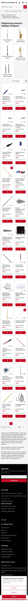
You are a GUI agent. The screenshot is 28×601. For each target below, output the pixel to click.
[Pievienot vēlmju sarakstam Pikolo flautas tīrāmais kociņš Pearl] (9, 262)
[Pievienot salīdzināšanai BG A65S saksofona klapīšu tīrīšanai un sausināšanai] (24, 205)
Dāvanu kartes (5, 538)
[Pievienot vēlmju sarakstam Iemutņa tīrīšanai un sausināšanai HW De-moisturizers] (22, 176)
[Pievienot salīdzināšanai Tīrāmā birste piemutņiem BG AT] (24, 346)
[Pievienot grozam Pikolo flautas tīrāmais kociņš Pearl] (7, 276)
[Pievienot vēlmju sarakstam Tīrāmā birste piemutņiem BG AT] (22, 346)
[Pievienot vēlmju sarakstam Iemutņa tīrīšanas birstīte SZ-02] (9, 150)
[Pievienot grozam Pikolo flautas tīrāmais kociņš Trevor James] (7, 332)
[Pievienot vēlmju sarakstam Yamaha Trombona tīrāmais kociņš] (22, 318)
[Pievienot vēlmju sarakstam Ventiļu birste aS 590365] (22, 150)
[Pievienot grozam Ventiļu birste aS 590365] (20, 162)
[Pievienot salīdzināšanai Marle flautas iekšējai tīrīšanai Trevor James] (11, 290)
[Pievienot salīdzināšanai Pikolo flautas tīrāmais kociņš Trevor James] (11, 318)
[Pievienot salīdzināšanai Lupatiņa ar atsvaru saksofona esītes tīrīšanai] (11, 374)
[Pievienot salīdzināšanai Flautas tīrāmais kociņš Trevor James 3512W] (11, 176)
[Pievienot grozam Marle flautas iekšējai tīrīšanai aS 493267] (20, 304)
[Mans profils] (19, 2)
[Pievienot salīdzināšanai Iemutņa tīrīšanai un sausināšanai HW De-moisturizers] (24, 176)
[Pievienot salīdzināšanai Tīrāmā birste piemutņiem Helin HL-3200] (24, 122)
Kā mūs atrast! (5, 527)
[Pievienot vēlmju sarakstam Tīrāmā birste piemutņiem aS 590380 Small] (9, 94)
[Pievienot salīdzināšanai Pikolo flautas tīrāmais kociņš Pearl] (11, 262)
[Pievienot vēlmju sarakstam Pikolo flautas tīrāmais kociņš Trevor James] (9, 318)
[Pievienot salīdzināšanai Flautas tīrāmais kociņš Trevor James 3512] (11, 205)
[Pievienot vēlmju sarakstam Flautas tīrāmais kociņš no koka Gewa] (9, 402)
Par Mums (4, 533)
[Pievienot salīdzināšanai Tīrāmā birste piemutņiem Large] (24, 94)
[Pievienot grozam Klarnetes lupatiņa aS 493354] (20, 416)
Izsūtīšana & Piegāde (6, 551)
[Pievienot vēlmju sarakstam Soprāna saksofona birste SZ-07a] (9, 346)
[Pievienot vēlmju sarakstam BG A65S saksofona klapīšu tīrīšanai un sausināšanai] (22, 205)
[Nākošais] (20, 423)
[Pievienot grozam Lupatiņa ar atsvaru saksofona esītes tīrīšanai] (7, 388)
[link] (8, 423)
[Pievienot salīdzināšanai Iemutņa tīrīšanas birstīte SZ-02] (11, 150)
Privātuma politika (6, 557)
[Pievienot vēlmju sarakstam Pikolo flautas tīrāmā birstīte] (22, 262)
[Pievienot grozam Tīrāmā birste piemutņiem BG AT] (20, 360)
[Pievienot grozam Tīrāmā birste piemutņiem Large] (20, 108)
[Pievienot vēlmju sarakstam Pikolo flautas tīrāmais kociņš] (22, 374)
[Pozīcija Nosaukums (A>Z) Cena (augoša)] (17, 81)
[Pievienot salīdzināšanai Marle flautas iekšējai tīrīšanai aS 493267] (24, 290)
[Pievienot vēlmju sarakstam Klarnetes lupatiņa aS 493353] (22, 234)
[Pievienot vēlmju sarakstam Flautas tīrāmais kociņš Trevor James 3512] (9, 205)
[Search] (25, 7)
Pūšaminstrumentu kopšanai (10, 16)
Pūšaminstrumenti (10, 15)
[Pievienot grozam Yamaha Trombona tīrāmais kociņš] (20, 332)
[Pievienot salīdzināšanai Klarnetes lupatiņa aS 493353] (24, 234)
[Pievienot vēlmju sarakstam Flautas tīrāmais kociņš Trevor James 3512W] (9, 176)
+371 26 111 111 (5, 498)
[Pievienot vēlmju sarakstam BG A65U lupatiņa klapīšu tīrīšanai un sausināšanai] (9, 234)
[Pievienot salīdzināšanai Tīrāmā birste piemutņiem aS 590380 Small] (11, 94)
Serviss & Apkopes (6, 540)
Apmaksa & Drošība (6, 549)
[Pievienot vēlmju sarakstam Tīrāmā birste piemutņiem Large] (22, 94)
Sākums (3, 15)
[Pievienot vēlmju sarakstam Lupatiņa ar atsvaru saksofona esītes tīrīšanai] (9, 374)
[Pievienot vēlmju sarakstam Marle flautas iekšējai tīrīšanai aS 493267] (22, 290)
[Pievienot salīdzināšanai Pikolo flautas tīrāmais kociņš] (24, 374)
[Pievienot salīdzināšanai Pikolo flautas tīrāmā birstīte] (24, 262)
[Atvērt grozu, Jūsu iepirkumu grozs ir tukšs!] (23, 2)
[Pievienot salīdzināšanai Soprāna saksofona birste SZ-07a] (11, 346)
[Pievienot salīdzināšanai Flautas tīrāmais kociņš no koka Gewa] (11, 402)
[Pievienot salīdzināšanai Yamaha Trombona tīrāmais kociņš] (24, 318)
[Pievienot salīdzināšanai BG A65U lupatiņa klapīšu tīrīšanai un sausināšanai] (11, 234)
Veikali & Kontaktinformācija (9, 535)
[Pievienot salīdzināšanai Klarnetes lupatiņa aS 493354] (24, 402)
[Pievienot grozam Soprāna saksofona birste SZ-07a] (7, 360)
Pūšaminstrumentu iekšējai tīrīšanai (11, 17)
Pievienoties (14, 480)
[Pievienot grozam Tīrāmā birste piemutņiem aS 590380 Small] (7, 108)
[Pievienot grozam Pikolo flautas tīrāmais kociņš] (20, 388)
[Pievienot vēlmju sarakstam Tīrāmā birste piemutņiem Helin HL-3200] (22, 122)
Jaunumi (3, 530)
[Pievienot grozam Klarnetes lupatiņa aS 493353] (20, 249)
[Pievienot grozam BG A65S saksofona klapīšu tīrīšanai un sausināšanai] (20, 221)
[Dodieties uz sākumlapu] (7, 2)
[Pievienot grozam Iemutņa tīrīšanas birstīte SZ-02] (7, 162)
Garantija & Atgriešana (7, 554)
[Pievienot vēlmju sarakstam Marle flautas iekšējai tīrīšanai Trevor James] (9, 290)
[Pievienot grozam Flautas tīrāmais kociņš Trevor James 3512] (7, 221)
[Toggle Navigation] (26, 2)
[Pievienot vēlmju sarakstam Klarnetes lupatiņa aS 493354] (22, 402)
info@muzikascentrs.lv (7, 501)
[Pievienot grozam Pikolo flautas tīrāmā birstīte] (20, 276)
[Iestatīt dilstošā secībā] (26, 81)
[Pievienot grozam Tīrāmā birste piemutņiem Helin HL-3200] (20, 136)
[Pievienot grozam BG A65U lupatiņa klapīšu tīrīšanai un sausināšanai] (7, 249)
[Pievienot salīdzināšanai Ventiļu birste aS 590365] (24, 150)
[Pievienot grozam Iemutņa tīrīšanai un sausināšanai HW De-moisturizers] (20, 192)
